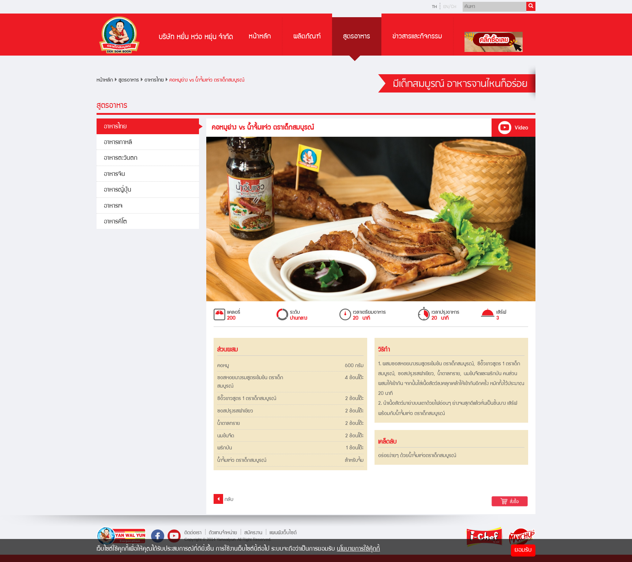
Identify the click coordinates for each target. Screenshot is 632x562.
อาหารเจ (113, 206)
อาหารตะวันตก (121, 158)
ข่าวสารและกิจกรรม (417, 37)
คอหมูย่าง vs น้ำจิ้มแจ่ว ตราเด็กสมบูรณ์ (206, 80)
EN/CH (449, 7)
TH (434, 7)
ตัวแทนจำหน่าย (223, 533)
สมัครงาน (253, 533)
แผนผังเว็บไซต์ (283, 533)
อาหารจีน (114, 174)
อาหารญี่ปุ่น (117, 190)
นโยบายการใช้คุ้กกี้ (358, 549)
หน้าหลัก (260, 37)
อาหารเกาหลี (118, 143)
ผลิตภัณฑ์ (307, 37)
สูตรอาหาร (356, 37)
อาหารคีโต (115, 222)
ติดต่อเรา (193, 533)
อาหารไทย (154, 80)
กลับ (228, 500)
